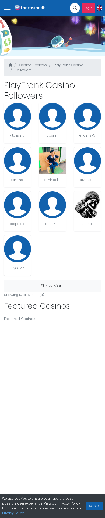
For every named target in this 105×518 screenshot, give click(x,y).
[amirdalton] (52, 160)
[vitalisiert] (17, 116)
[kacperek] (17, 204)
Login (89, 8)
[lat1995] (52, 204)
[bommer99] (17, 160)
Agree (94, 506)
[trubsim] (52, 116)
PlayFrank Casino (68, 65)
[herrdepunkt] (87, 204)
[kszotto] (87, 160)
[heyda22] (17, 248)
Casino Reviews (32, 65)
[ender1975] (87, 116)
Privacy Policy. (13, 513)
